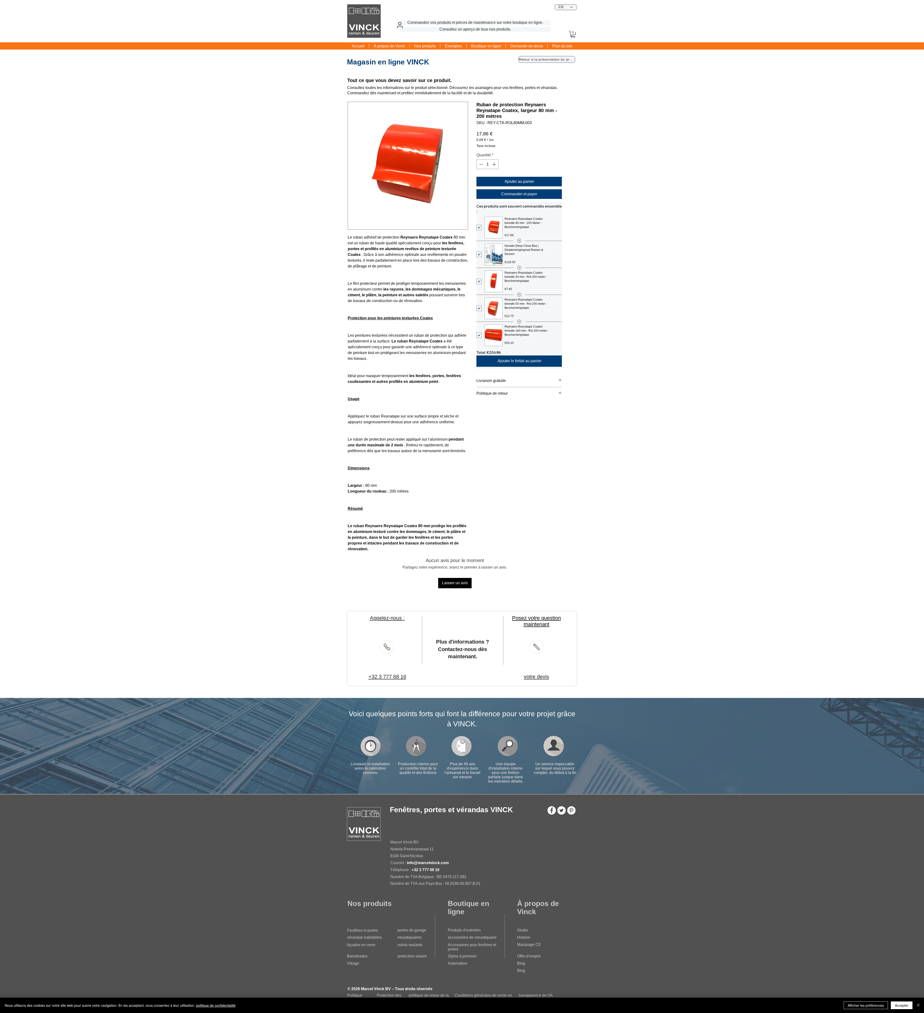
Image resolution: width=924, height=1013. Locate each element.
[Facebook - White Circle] (551, 810)
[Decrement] (480, 164)
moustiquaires (410, 937)
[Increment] (494, 164)
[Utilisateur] (399, 25)
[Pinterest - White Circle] (571, 810)
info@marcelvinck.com (428, 863)
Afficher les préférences (866, 1005)
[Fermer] (918, 1005)
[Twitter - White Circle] (561, 810)
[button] (573, 34)
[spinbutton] (487, 164)
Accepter (901, 1005)
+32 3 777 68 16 (425, 870)
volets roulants (410, 945)
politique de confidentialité (216, 1005)
